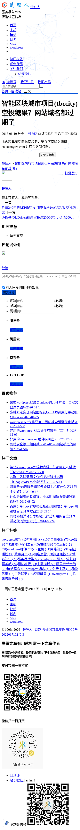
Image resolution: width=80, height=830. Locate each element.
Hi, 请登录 (9, 82)
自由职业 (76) (60, 539)
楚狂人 (35, 7)
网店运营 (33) (43, 554)
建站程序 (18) (16, 569)
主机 (13, 30)
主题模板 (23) (46, 564)
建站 (13, 35)
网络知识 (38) (60, 549)
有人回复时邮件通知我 (22, 287)
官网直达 (16, 348)
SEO (13, 43)
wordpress (16, 47)
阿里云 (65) (32, 544)
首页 (13, 25)
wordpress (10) (62, 574)
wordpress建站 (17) (39, 569)
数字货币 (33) (24, 554)
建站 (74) (17, 544)
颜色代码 (16, 64)
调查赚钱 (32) (62, 554)
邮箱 (13, 306)
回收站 (16, 91)
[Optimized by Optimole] (7, 823)
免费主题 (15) (62, 569)
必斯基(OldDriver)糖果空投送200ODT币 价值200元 (38, 217)
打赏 (68, 173)
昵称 (13, 301)
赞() (74, 173)
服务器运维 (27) (29, 559)
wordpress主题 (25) (53, 559)
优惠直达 (16, 330)
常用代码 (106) (39, 539)
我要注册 (27, 82)
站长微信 (24, 74)
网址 (13, 311)
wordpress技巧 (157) (15, 539)
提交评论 (8, 292)
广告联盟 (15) (24, 574)
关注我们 (16, 69)
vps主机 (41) (41, 549)
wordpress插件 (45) (20, 549)
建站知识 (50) (49, 544)
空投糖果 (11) (43, 574)
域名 (13, 40)
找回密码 (44, 82)
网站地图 (41, 629)
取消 (5, 268)
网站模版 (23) (27, 564)
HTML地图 (57, 629)
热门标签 (16, 59)
